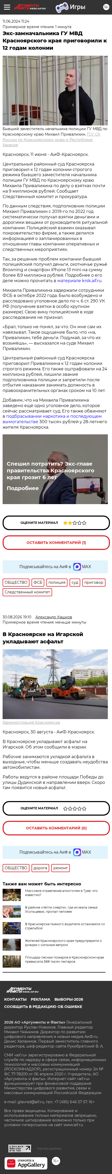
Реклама (40, 999)
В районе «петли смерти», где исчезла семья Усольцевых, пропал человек (61, 909)
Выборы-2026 (68, 999)
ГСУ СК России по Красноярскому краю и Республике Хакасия (51, 140)
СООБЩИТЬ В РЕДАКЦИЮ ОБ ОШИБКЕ (43, 1006)
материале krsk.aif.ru (79, 280)
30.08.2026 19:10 (17, 617)
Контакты (15, 999)
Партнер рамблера (49, 1148)
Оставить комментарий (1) (56, 542)
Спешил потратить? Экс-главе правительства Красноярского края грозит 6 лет (50, 470)
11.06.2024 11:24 (16, 21)
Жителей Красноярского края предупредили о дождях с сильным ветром (63, 943)
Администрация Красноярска (31, 722)
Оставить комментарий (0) (56, 828)
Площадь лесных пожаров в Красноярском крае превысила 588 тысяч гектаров (64, 959)
